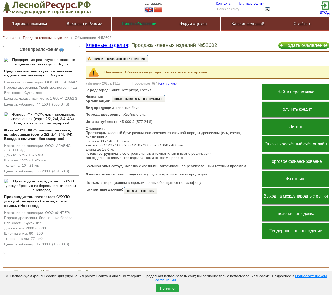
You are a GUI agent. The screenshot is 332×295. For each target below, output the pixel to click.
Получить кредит (296, 109)
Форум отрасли (193, 23)
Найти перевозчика (295, 92)
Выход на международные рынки (296, 196)
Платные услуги (251, 3)
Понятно (167, 288)
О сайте (302, 23)
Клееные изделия (107, 45)
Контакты (223, 3)
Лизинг (295, 126)
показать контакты (141, 191)
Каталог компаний (247, 23)
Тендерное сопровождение (295, 231)
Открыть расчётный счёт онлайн (296, 144)
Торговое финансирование (295, 161)
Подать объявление (304, 45)
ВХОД (324, 12)
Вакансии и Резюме (84, 23)
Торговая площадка (29, 23)
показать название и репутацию (138, 99)
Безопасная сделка (295, 213)
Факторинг (296, 179)
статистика (167, 83)
